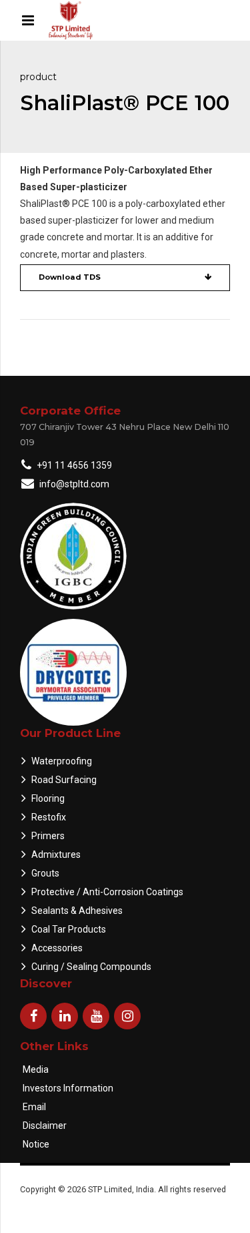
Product (38, 77)
